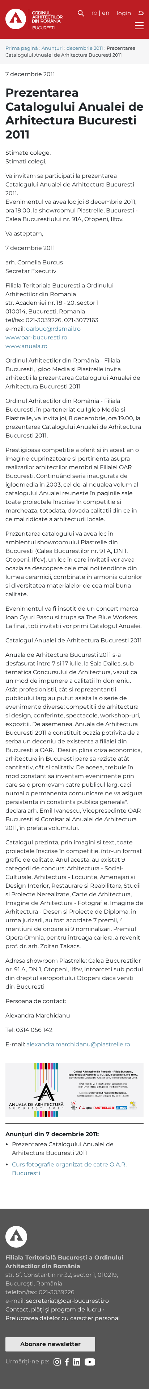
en (106, 12)
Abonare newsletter (50, 1344)
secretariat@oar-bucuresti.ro (67, 1300)
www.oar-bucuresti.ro (36, 337)
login (124, 13)
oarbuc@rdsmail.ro (53, 328)
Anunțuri (52, 48)
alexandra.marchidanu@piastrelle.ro (78, 1044)
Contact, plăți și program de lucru (53, 1309)
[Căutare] (81, 12)
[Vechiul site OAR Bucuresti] (141, 13)
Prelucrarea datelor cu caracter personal (62, 1318)
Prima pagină (21, 48)
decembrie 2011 (85, 48)
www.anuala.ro (26, 346)
